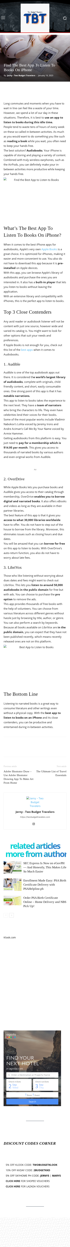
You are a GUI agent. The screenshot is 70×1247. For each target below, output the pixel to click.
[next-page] (11, 915)
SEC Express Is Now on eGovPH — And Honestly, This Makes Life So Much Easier (44, 867)
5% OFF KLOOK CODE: (31, 1164)
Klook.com (10, 937)
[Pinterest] (23, 89)
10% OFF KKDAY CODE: (28, 1170)
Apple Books (49, 249)
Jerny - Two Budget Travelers (21, 75)
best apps (27, 349)
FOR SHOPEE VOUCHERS (28, 1181)
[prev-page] (6, 915)
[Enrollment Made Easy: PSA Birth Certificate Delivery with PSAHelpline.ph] (13, 884)
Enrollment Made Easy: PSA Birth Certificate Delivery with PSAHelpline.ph (44, 884)
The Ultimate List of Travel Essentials (51, 773)
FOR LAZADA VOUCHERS (28, 1186)
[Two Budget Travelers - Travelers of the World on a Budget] (35, 18)
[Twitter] (15, 89)
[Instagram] (35, 824)
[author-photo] (35, 805)
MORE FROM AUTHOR (36, 854)
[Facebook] (7, 89)
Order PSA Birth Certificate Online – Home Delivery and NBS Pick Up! (44, 902)
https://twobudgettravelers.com (35, 817)
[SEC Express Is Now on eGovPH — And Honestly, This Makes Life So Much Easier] (13, 867)
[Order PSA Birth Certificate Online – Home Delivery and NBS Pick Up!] (13, 900)
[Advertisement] (35, 985)
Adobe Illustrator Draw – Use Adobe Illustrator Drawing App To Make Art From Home (18, 777)
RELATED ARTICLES (35, 846)
